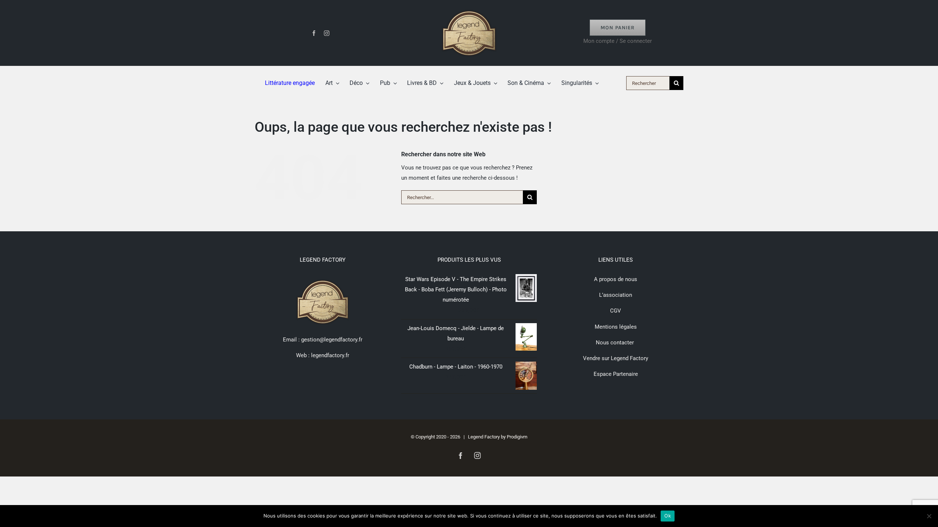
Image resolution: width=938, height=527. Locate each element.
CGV (615, 310)
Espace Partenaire (616, 374)
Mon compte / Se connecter (617, 41)
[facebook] (314, 33)
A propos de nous (615, 279)
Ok (667, 516)
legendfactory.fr (329, 355)
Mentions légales (616, 327)
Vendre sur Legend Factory (615, 358)
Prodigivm (517, 437)
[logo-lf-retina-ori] (469, 8)
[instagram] (326, 33)
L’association (615, 295)
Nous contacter (615, 342)
